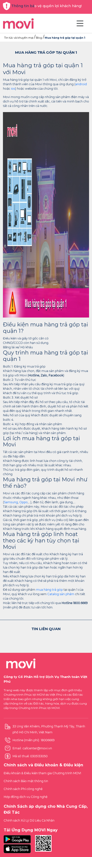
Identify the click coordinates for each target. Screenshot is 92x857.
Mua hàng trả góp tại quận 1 (65, 37)
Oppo (23, 502)
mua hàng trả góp (49, 589)
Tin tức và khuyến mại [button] (18, 37)
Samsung (11, 502)
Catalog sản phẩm (60, 594)
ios (13, 88)
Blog (39, 37)
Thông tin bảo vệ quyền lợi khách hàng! (46, 6)
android (81, 84)
